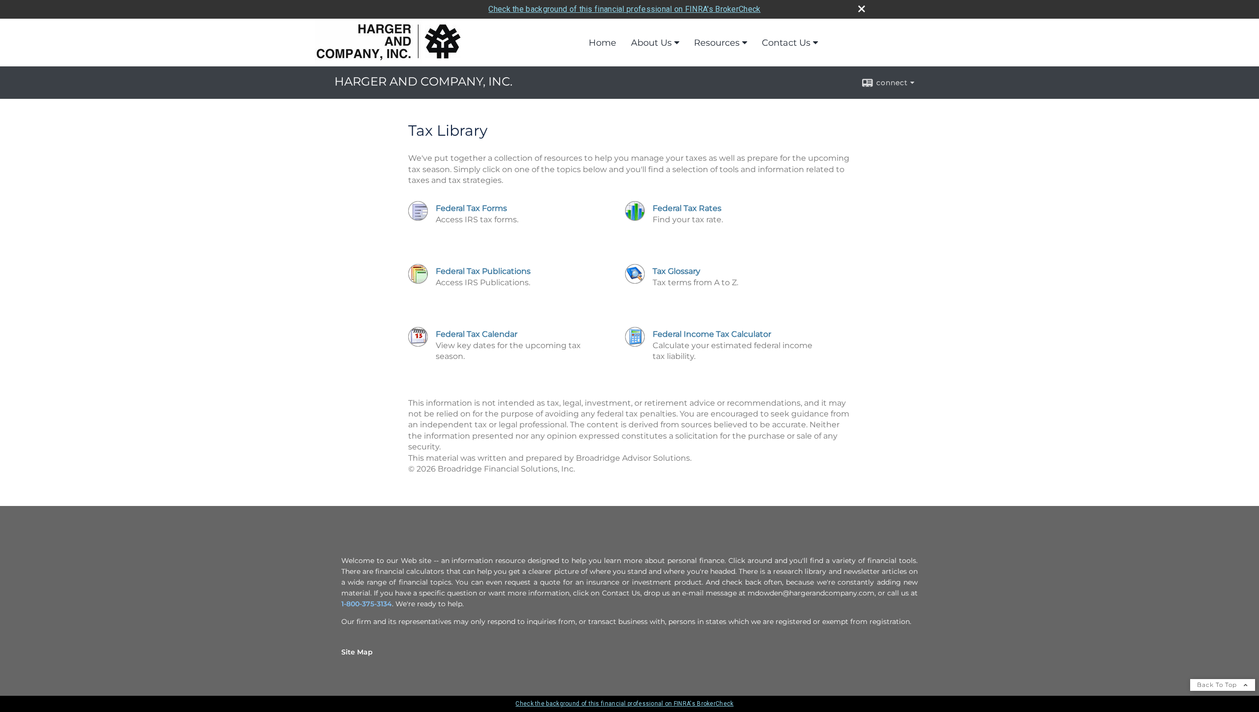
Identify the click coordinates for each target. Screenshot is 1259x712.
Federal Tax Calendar (476, 334)
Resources (717, 42)
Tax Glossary (676, 271)
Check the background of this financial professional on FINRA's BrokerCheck (624, 9)
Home (602, 42)
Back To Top (1218, 684)
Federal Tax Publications (483, 271)
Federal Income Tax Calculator (712, 334)
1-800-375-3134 (366, 603)
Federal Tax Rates (687, 208)
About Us (651, 42)
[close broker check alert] (862, 9)
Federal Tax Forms (471, 208)
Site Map (357, 652)
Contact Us (786, 42)
